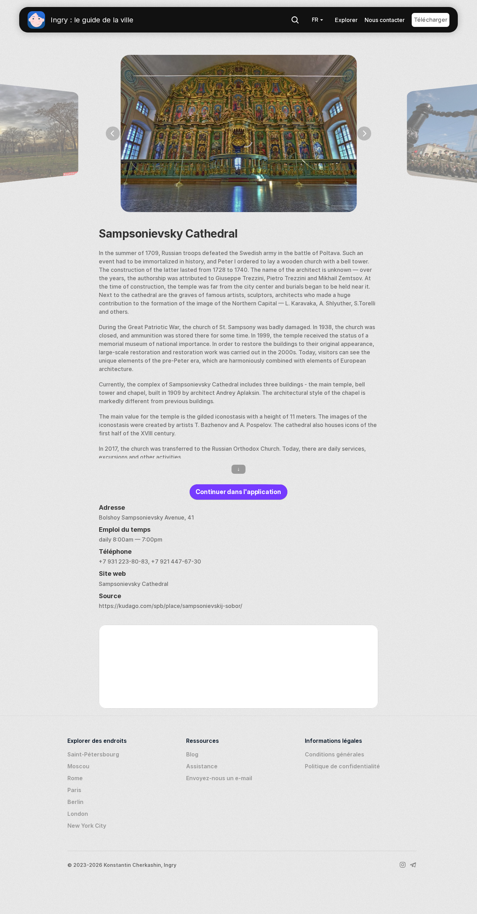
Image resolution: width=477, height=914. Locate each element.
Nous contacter (385, 19)
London (77, 813)
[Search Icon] (295, 20)
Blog (192, 754)
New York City (86, 825)
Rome (75, 778)
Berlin (75, 801)
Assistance (202, 766)
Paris (74, 789)
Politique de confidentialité (342, 766)
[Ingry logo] (36, 20)
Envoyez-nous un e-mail (219, 778)
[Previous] (113, 133)
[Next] (364, 133)
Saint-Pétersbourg (93, 754)
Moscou (78, 766)
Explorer (346, 19)
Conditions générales (334, 754)
